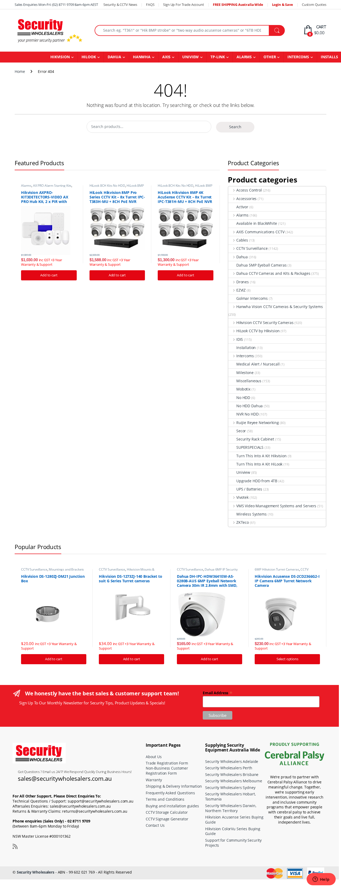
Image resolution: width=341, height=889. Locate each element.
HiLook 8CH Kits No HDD (107, 185)
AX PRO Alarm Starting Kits (52, 185)
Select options (287, 659)
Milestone (245, 372)
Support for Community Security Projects (233, 843)
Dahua (242, 256)
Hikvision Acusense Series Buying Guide (234, 820)
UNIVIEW (190, 56)
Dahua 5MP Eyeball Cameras (261, 265)
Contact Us (155, 825)
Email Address (218, 692)
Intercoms (245, 355)
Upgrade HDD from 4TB (256, 480)
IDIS (239, 339)
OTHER (269, 56)
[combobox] (182, 30)
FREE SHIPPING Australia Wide (238, 4)
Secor (241, 430)
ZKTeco (242, 522)
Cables (242, 240)
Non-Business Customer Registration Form (167, 771)
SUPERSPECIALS (249, 447)
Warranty (154, 779)
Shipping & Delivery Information (174, 786)
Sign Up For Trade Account (183, 4)
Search (235, 126)
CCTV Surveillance (251, 248)
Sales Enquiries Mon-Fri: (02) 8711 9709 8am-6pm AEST (56, 4)
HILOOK (89, 56)
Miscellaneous (248, 380)
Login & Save (282, 4)
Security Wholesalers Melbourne (233, 780)
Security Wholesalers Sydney (230, 787)
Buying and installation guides (172, 805)
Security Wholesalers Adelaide (231, 761)
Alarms (26, 185)
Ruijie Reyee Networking (257, 422)
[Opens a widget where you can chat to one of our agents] (321, 879)
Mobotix (243, 389)
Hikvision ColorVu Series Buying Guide (232, 831)
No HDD (243, 397)
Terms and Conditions (165, 799)
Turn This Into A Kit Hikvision (261, 455)
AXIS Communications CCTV (260, 231)
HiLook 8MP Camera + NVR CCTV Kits (117, 187)
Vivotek (242, 497)
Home (20, 71)
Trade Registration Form (167, 763)
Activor (242, 206)
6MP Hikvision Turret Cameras (277, 569)
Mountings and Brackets (66, 569)
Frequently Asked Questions (170, 792)
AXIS (166, 56)
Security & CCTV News (120, 4)
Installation (246, 347)
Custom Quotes (314, 4)
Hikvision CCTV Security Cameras (265, 322)
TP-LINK (217, 56)
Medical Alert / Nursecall (258, 364)
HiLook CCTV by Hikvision (257, 330)
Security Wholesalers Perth (228, 767)
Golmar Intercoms (252, 298)
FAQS (150, 4)
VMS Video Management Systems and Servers (276, 505)
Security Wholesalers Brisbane (231, 774)
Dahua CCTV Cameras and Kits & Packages (273, 273)
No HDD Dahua (249, 405)
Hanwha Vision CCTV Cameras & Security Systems (279, 306)
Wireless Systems (251, 514)
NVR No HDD (247, 414)
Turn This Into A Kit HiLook (259, 464)
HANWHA (142, 56)
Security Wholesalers (35, 872)
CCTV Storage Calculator (167, 812)
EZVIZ (241, 290)
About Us (154, 756)
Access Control (249, 190)
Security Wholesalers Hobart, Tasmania (230, 796)
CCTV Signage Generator (167, 818)
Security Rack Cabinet (255, 439)
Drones (242, 281)
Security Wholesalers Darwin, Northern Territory (230, 808)
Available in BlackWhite (256, 223)
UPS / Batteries (249, 489)
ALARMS (244, 56)
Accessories (246, 198)
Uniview (243, 472)
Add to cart (48, 275)
